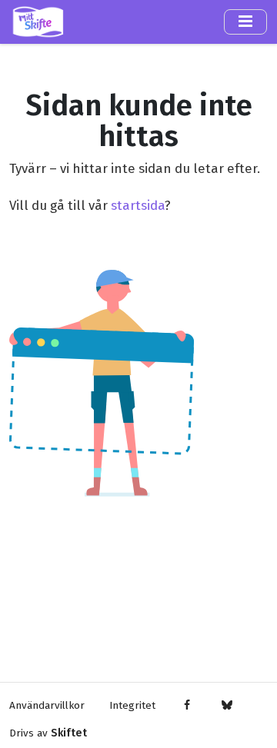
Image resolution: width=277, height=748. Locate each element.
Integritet (132, 705)
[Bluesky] (226, 705)
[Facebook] (187, 705)
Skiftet (69, 733)
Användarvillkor (47, 705)
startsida (138, 205)
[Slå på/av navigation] (245, 21)
